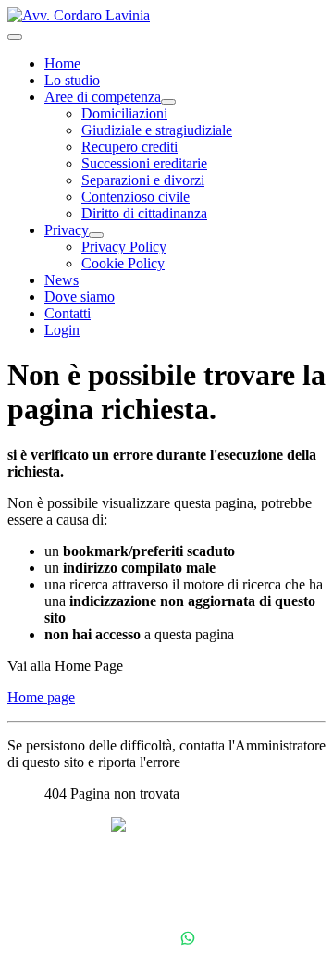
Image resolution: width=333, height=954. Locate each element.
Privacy (66, 230)
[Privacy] (96, 235)
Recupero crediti (129, 147)
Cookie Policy (123, 263)
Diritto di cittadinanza (144, 213)
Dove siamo (79, 296)
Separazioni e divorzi (142, 180)
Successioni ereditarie (144, 163)
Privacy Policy (123, 246)
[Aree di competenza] (168, 102)
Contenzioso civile (135, 196)
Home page (41, 697)
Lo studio (72, 80)
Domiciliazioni (124, 113)
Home (62, 63)
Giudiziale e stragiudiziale (156, 130)
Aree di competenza (102, 97)
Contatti (67, 313)
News (61, 280)
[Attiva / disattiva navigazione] (14, 37)
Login (62, 330)
